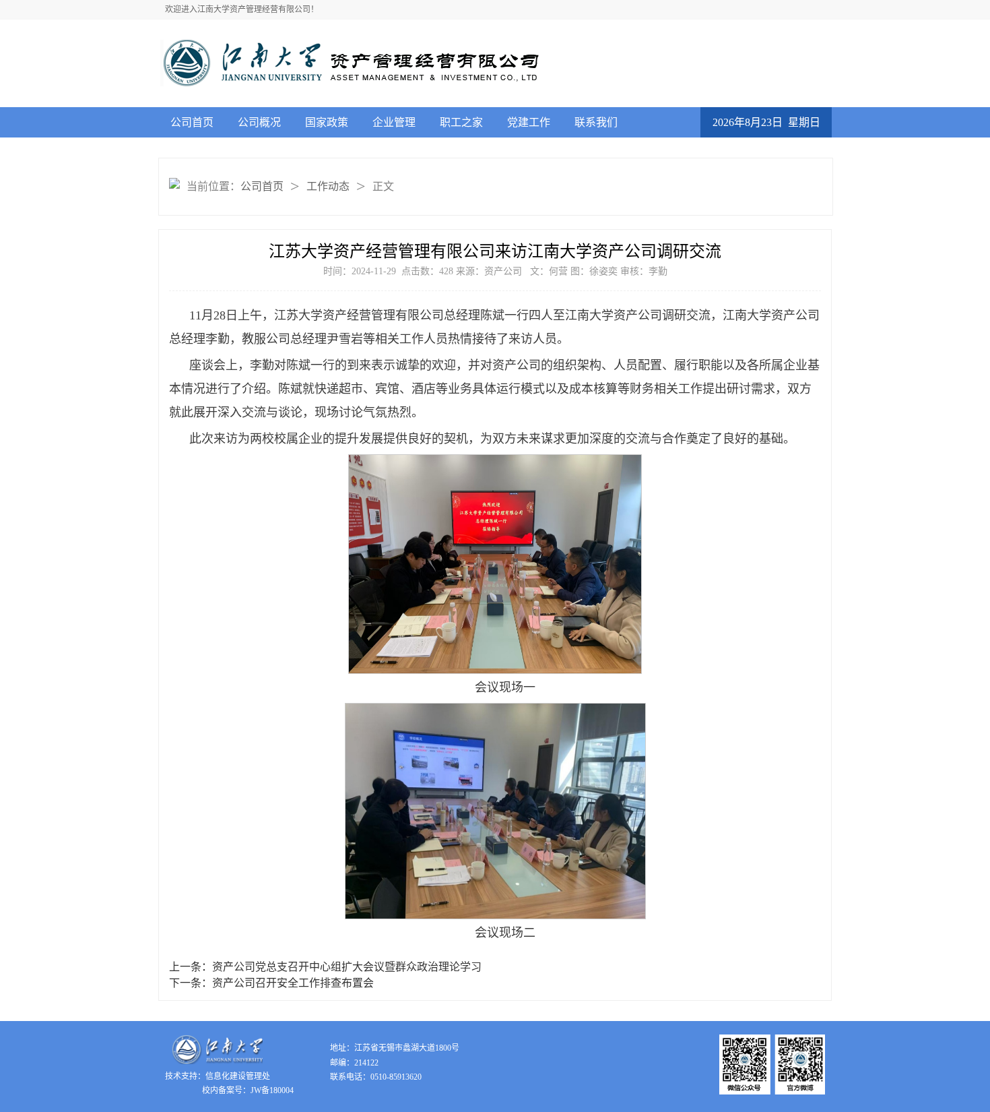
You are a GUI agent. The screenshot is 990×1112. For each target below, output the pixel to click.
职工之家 (461, 122)
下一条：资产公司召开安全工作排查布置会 (271, 983)
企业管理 (394, 122)
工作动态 (328, 186)
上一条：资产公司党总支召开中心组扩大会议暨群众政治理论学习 (325, 966)
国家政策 (326, 122)
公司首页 (191, 122)
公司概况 (259, 122)
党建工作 (528, 122)
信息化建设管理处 (237, 1076)
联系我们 (596, 122)
